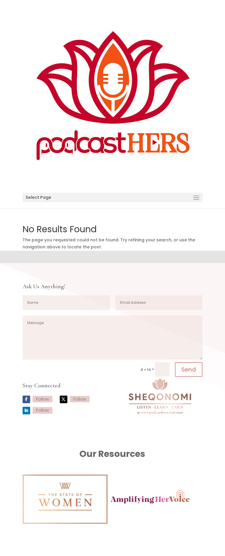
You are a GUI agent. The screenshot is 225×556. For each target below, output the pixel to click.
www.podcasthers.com (158, 412)
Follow (42, 399)
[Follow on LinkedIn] (26, 410)
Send (188, 369)
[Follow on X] (63, 399)
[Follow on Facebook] (26, 399)
